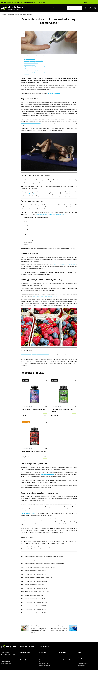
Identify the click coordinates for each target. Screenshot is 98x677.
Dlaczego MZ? (81, 657)
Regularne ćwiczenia (29, 59)
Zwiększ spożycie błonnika (31, 62)
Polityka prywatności (44, 665)
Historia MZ (80, 656)
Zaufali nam (80, 661)
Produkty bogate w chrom (28, 513)
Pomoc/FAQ (42, 657)
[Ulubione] (46, 380)
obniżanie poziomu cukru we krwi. (57, 93)
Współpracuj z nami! (64, 656)
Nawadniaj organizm (29, 64)
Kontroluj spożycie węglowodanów (33, 61)
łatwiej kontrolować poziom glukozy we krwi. (44, 296)
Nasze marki (81, 659)
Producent (23, 657)
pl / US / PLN (92, 2)
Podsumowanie (28, 74)
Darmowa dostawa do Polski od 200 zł (11, 2)
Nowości (52, 7)
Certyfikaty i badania (83, 663)
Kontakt (84, 2)
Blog (5, 14)
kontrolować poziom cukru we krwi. (31, 123)
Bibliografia (25, 553)
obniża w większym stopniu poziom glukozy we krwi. (50, 214)
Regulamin (42, 659)
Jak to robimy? (81, 665)
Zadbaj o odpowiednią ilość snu (32, 70)
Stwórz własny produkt (64, 659)
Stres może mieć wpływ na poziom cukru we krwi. (35, 353)
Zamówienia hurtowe (64, 657)
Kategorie (30, 7)
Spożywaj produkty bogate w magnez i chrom (36, 72)
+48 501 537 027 (42, 2)
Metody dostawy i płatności (46, 656)
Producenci (41, 7)
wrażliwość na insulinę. (47, 474)
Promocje (61, 7)
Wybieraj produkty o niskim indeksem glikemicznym (37, 66)
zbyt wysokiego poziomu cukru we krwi (64, 264)
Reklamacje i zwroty (25, 659)
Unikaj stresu (27, 68)
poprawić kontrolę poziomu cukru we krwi (35, 193)
